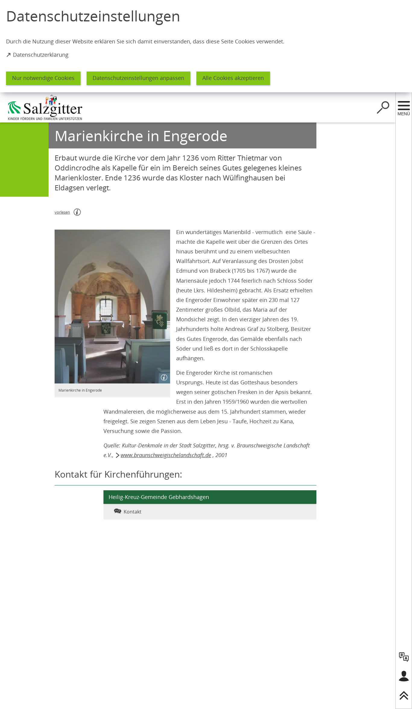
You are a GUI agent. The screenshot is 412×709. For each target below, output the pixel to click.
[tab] (139, 512)
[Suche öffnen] (383, 107)
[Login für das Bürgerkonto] (404, 676)
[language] (404, 657)
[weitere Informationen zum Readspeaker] (77, 212)
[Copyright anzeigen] (163, 376)
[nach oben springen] (404, 695)
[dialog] (206, 46)
